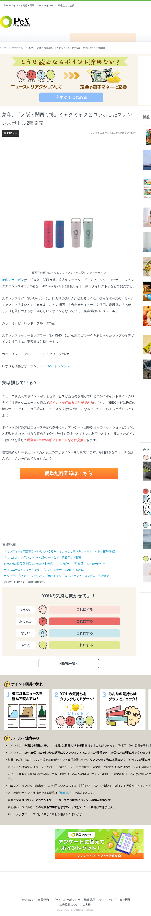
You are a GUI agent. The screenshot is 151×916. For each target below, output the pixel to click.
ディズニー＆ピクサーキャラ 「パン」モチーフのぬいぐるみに (44, 569)
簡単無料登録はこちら (69, 473)
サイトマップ (107, 899)
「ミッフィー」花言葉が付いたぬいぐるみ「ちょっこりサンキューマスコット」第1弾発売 (60, 551)
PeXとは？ (27, 899)
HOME (37, 37)
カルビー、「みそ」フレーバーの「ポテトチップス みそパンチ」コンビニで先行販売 (56, 575)
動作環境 (65, 792)
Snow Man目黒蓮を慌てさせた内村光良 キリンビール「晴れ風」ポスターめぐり (54, 563)
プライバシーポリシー (66, 899)
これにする (84, 609)
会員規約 (43, 899)
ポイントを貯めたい (103, 37)
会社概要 (125, 899)
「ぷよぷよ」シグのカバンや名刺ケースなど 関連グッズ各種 (42, 557)
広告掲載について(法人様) (75, 904)
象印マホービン (13, 280)
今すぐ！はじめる (71, 97)
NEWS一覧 (17, 47)
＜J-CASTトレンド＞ (55, 366)
